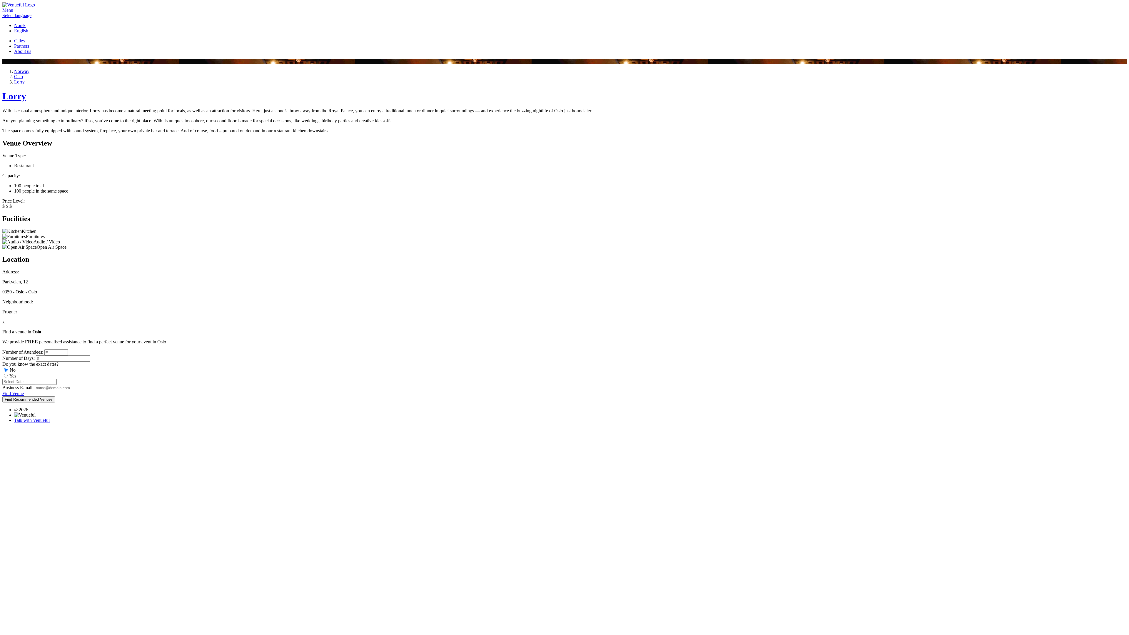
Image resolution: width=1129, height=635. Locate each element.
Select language (16, 15)
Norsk (20, 25)
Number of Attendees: (22, 352)
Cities (19, 40)
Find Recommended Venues (29, 399)
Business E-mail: (18, 387)
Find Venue (13, 393)
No (13, 369)
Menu (7, 10)
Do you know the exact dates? (30, 364)
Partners (21, 46)
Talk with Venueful (32, 420)
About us (22, 51)
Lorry (14, 96)
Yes (12, 375)
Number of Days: (18, 358)
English (21, 30)
